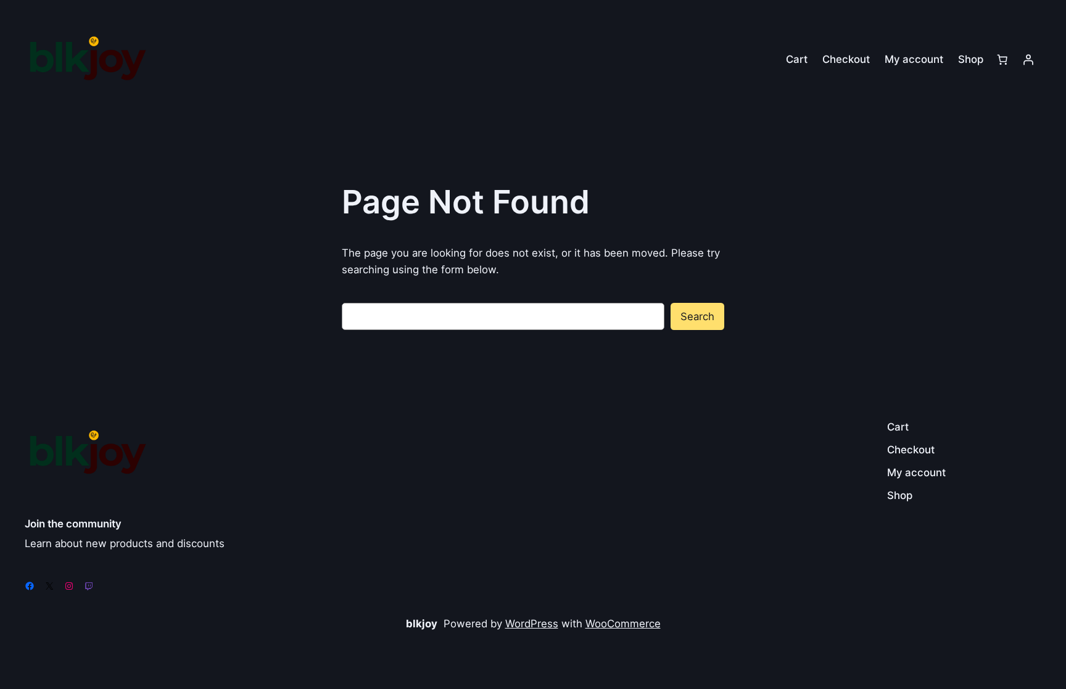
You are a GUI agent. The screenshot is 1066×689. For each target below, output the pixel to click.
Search (697, 316)
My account (914, 59)
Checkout (846, 59)
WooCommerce (623, 623)
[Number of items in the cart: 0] (1002, 59)
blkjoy (421, 623)
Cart (797, 59)
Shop (970, 59)
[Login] (1028, 59)
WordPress (531, 623)
